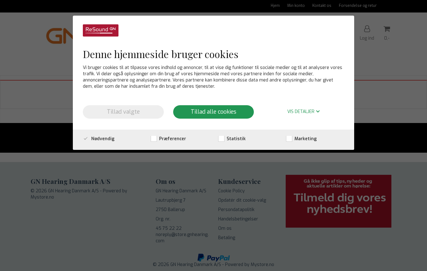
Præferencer (172, 139)
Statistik (235, 139)
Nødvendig (102, 139)
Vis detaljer (301, 112)
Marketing (305, 139)
